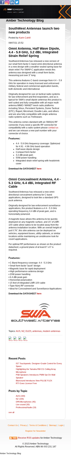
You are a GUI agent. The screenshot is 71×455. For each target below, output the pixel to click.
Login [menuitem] (60, 425)
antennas (37, 331)
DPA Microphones (26, 402)
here (39, 168)
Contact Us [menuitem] (13, 425)
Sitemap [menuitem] (52, 425)
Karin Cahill (25, 37)
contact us (53, 127)
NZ (22, 331)
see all (11, 412)
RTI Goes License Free (26, 383)
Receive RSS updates (29, 438)
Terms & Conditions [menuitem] (38, 425)
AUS (18, 331)
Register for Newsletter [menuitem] (35, 431)
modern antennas (51, 331)
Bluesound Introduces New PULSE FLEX (34, 381)
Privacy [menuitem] (23, 425)
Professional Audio (26, 407)
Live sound (23, 404)
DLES (28, 331)
